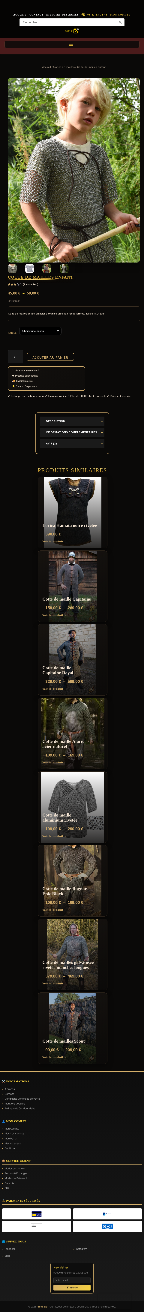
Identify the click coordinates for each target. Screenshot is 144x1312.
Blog (7, 1255)
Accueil (20, 14)
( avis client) (30, 284)
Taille (12, 333)
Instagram (81, 1248)
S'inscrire (72, 1287)
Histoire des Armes (62, 14)
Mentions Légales (15, 1103)
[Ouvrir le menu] (72, 44)
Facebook (10, 1248)
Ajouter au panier (50, 357)
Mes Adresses (13, 1143)
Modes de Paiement (16, 1178)
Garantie (9, 1183)
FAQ (7, 1188)
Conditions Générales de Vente (22, 1098)
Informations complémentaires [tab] (71, 432)
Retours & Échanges (16, 1173)
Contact (36, 14)
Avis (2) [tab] (51, 443)
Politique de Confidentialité (20, 1108)
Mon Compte (120, 14)
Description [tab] (55, 421)
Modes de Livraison (15, 1168)
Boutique (10, 1148)
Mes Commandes (14, 1133)
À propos (10, 1089)
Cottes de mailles (64, 66)
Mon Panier (11, 1138)
